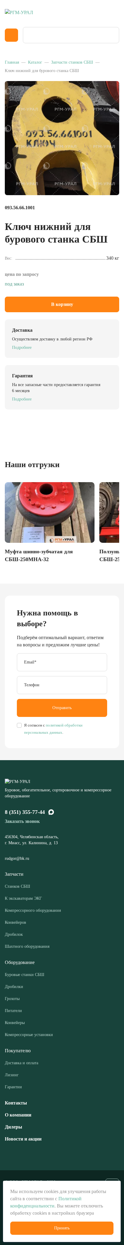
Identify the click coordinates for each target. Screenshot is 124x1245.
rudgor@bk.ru (17, 858)
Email (30, 662)
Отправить (62, 708)
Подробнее (22, 347)
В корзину (62, 304)
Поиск (112, 35)
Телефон (31, 685)
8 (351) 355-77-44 (25, 812)
